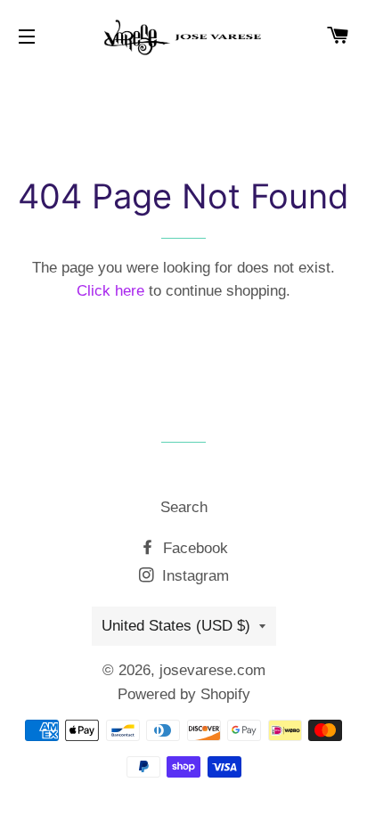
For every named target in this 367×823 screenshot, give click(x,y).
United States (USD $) (176, 625)
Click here (110, 290)
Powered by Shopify (184, 694)
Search (184, 507)
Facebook (193, 548)
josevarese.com (212, 670)
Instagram (193, 575)
